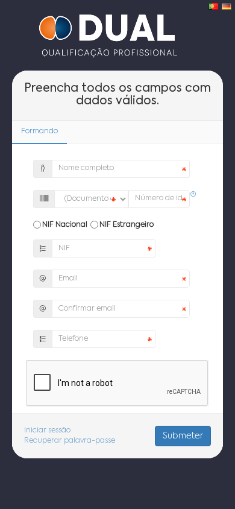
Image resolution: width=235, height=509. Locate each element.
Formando (39, 131)
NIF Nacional (64, 225)
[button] (193, 194)
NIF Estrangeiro (126, 225)
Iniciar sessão (47, 430)
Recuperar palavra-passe (69, 440)
